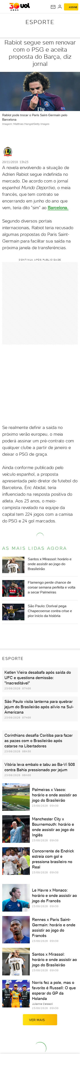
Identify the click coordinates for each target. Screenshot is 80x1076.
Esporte (40, 22)
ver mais (37, 1020)
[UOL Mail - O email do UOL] (53, 7)
